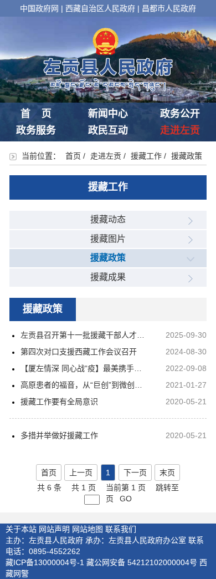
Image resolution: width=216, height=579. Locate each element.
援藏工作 (146, 155)
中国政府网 (39, 8)
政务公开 (180, 113)
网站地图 (87, 529)
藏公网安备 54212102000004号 (141, 562)
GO (126, 498)
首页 (73, 155)
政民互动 (108, 130)
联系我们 (120, 529)
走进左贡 (180, 130)
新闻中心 (108, 113)
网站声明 (54, 529)
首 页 (36, 113)
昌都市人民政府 (169, 8)
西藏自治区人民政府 (100, 8)
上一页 (80, 472)
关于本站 (21, 529)
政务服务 (36, 130)
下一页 (135, 472)
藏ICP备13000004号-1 (45, 562)
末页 (167, 472)
